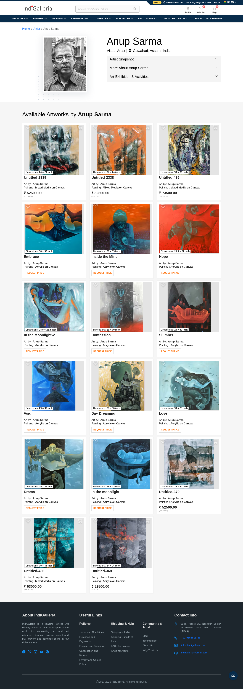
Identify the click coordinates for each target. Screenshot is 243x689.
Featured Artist (176, 18)
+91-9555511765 (190, 637)
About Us (148, 645)
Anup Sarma (40, 183)
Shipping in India (120, 632)
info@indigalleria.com (201, 2)
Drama (29, 492)
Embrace (31, 257)
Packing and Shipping (91, 646)
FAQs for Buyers (120, 646)
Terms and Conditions (91, 632)
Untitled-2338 (102, 177)
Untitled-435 (34, 571)
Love (163, 413)
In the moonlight (105, 492)
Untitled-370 (169, 492)
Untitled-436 (169, 177)
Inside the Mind (104, 257)
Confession (101, 335)
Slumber (166, 335)
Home (26, 28)
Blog (198, 18)
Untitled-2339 (35, 177)
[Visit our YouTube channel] (43, 652)
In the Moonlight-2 (39, 335)
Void (27, 413)
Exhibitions (214, 18)
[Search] (134, 9)
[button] (231, 2)
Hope (163, 257)
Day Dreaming (103, 413)
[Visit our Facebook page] (25, 652)
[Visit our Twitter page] (31, 652)
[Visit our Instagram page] (37, 652)
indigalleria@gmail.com (194, 652)
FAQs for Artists (119, 650)
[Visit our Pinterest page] (49, 652)
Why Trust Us (150, 650)
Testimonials (150, 640)
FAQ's (217, 2)
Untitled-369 (101, 571)
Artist (36, 28)
